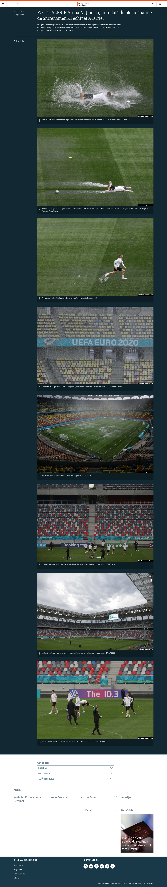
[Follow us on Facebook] (86, 866)
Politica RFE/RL (19, 874)
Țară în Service (58, 797)
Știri (17, 4)
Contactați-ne (19, 865)
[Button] (19, 41)
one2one (90, 797)
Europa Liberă (19, 15)
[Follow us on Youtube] (91, 866)
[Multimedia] (153, 3)
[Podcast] (160, 3)
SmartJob (126, 797)
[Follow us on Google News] (107, 866)
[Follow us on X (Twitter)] (112, 866)
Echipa (16, 878)
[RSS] (102, 866)
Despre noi (18, 870)
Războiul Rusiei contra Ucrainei (27, 799)
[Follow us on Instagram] (96, 866)
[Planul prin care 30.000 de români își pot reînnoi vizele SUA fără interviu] (137, 833)
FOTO (88, 809)
